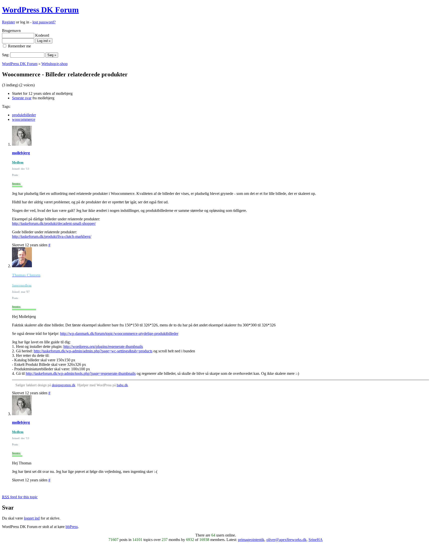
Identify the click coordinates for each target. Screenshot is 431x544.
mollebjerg (21, 153)
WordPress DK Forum (40, 9)
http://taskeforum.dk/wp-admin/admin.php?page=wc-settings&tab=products (93, 351)
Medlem (17, 162)
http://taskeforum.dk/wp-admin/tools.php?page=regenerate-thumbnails (81, 373)
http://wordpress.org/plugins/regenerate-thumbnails (103, 346)
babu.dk (122, 385)
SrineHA (316, 540)
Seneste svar (21, 98)
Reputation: (16, 183)
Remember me (19, 46)
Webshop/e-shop (54, 64)
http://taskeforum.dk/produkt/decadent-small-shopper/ (54, 223)
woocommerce (23, 119)
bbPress (72, 527)
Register (8, 22)
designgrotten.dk (63, 385)
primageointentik (251, 540)
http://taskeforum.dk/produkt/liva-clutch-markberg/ (51, 236)
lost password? (44, 22)
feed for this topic (20, 497)
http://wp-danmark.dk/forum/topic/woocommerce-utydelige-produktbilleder (119, 333)
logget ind (32, 518)
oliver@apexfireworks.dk (286, 540)
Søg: (5, 55)
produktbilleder (24, 115)
